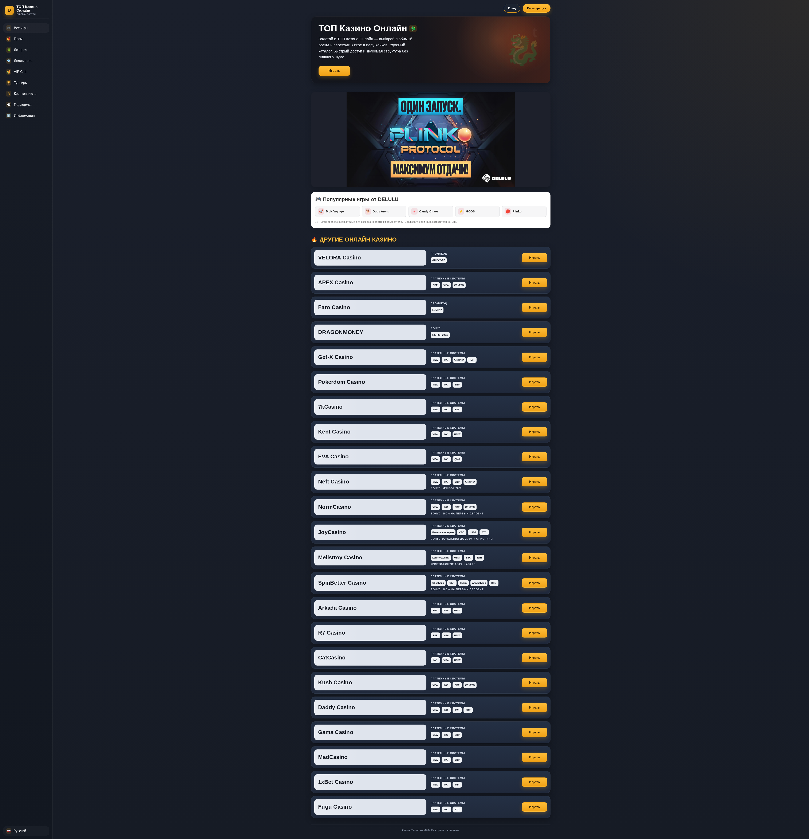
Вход (512, 8)
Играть (334, 70)
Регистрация (536, 8)
